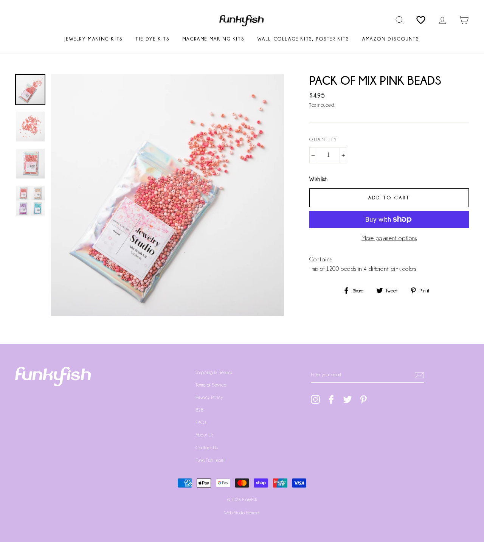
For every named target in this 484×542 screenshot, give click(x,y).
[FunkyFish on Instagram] (315, 399)
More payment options (389, 238)
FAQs (200, 422)
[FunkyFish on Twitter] (347, 399)
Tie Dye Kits (152, 38)
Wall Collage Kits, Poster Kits (303, 38)
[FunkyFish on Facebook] (331, 399)
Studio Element (247, 513)
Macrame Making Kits (213, 38)
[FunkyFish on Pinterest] (363, 399)
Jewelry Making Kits (94, 38)
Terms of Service (210, 384)
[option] (167, 195)
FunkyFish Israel (209, 460)
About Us (204, 434)
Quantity (323, 139)
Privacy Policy (209, 397)
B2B (199, 409)
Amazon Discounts (390, 38)
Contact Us (206, 447)
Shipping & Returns (213, 372)
